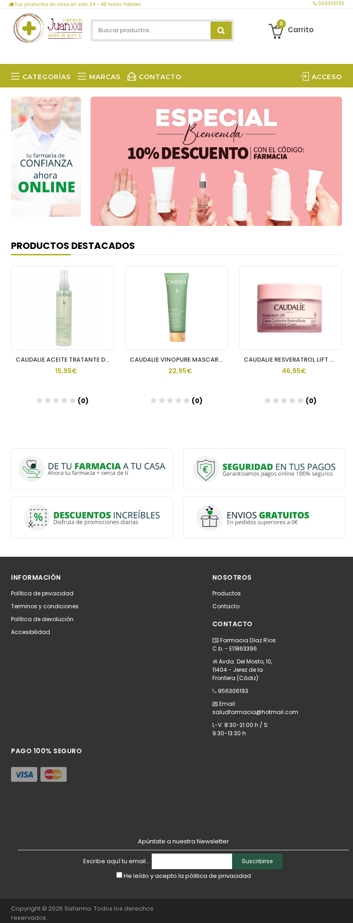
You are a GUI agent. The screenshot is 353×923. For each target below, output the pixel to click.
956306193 (330, 3)
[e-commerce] (48, 26)
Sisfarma (77, 908)
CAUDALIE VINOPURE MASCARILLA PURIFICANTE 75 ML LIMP (179, 359)
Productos (226, 593)
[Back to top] (343, 906)
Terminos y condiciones (45, 606)
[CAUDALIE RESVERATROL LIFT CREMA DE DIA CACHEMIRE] (290, 307)
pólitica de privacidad (218, 875)
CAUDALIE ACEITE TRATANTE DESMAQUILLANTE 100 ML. (65, 359)
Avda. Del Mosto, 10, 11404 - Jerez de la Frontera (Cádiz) (242, 670)
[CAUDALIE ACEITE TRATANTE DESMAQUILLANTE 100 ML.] (62, 307)
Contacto (225, 606)
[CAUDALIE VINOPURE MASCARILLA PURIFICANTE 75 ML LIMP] (176, 307)
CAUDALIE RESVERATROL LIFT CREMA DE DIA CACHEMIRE (293, 359)
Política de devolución (42, 619)
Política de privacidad (42, 593)
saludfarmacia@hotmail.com (255, 712)
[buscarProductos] (221, 30)
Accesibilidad (30, 632)
